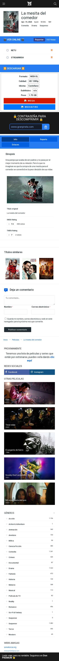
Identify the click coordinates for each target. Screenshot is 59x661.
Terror (11, 629)
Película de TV (14, 596)
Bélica (11, 541)
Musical (12, 590)
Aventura (12, 535)
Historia (12, 579)
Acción (12, 519)
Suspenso (44, 26)
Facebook (12, 372)
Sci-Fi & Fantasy (15, 612)
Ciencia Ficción (15, 546)
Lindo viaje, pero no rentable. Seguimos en (24, 656)
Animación (13, 530)
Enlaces (15, 145)
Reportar (39, 39)
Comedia (25, 26)
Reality (11, 601)
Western (12, 635)
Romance (12, 607)
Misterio (12, 585)
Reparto (43, 139)
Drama (34, 26)
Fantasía (12, 574)
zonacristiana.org (11, 651)
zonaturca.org (10, 647)
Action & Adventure (17, 524)
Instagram (38, 372)
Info (15, 139)
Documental (14, 563)
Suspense (13, 618)
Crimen (12, 557)
